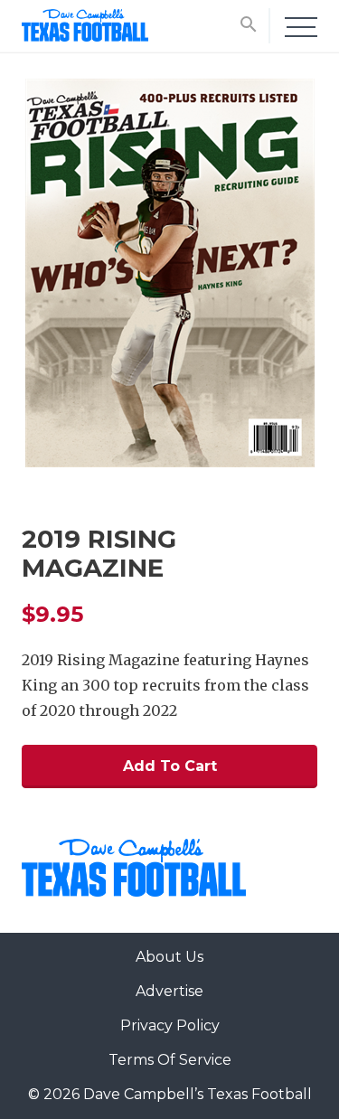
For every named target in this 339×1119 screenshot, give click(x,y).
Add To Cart (170, 766)
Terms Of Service (169, 1059)
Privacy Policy (170, 1025)
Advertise (169, 991)
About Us (169, 956)
